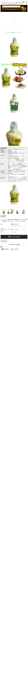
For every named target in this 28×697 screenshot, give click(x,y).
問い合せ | (13, 19)
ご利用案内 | (14, 16)
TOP (1, 28)
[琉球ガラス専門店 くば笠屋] (14, 5)
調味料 (7, 29)
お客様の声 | (14, 22)
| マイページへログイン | (23, 3)
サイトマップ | (13, 25)
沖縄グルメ (3, 29)
